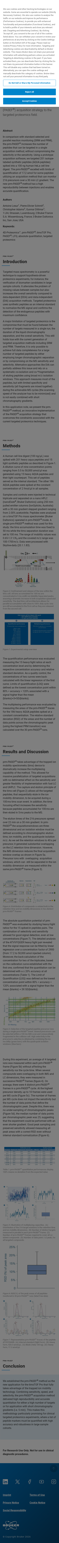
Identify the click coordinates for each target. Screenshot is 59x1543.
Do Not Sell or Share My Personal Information (29, 83)
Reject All (29, 92)
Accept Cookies (29, 101)
